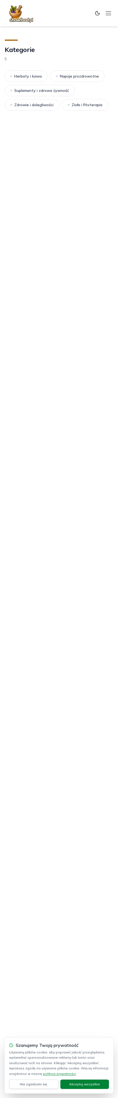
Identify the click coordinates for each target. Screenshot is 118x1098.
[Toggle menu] (108, 13)
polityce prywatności (59, 1074)
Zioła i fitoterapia (87, 104)
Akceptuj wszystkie (84, 1084)
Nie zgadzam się (33, 1084)
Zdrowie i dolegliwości (34, 104)
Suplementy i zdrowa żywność (41, 90)
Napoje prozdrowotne (79, 76)
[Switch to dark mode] (97, 13)
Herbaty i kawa (28, 76)
